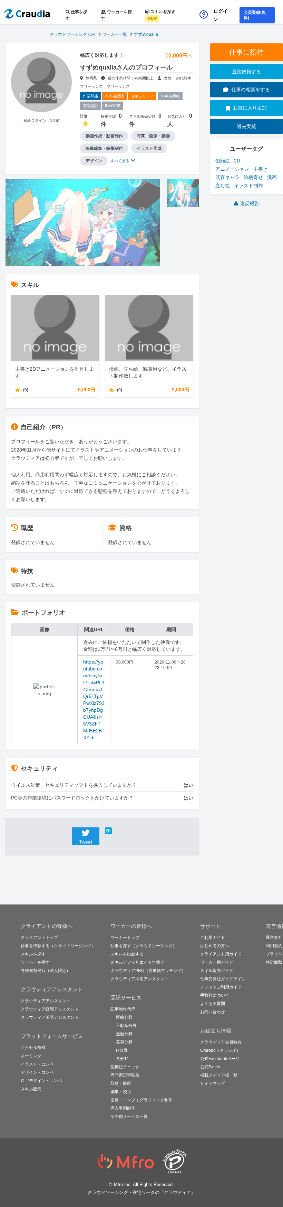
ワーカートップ (124, 937)
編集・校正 (120, 1091)
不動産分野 (126, 1025)
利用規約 (274, 945)
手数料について (214, 995)
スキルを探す (161, 14)
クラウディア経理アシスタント (50, 1009)
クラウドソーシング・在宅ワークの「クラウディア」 (141, 1192)
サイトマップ (212, 1083)
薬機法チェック (124, 1067)
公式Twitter (210, 1067)
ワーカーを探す (116, 15)
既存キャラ (227, 177)
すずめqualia (146, 34)
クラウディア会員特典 (221, 1042)
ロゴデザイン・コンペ (41, 1080)
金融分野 (124, 1033)
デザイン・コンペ (37, 1072)
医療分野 (124, 1017)
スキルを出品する (127, 954)
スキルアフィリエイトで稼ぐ (137, 962)
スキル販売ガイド (216, 970)
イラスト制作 (248, 185)
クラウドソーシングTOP (72, 34)
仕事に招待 (246, 52)
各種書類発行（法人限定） (45, 970)
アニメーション (232, 169)
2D (237, 160)
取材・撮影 (120, 1083)
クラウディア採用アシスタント (139, 978)
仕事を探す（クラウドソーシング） (143, 945)
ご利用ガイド (212, 937)
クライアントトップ (39, 937)
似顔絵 (222, 160)
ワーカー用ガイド (216, 962)
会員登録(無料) (255, 15)
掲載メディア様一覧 (218, 1075)
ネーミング (31, 1056)
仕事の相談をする (250, 89)
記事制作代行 (122, 1009)
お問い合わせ (212, 1011)
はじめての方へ (214, 945)
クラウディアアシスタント (45, 1000)
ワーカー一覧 (114, 34)
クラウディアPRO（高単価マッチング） (148, 970)
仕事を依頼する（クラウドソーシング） (58, 945)
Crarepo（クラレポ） (220, 1050)
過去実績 (246, 126)
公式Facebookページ (220, 1058)
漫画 (272, 177)
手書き (260, 169)
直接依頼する (246, 71)
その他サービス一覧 (129, 1116)
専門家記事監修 (124, 1075)
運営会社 (274, 937)
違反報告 (249, 203)
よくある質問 (212, 1003)
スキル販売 (31, 1089)
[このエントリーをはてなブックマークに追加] (119, 830)
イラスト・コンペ (37, 1064)
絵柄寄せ (253, 177)
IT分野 (122, 1050)
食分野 (122, 1058)
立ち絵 (222, 185)
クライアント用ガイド (221, 954)
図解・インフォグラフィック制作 (141, 1100)
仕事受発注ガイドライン (223, 978)
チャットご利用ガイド (221, 987)
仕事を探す (76, 15)
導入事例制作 (122, 1108)
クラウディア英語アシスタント (50, 1017)
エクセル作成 (33, 1047)
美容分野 (124, 1042)
